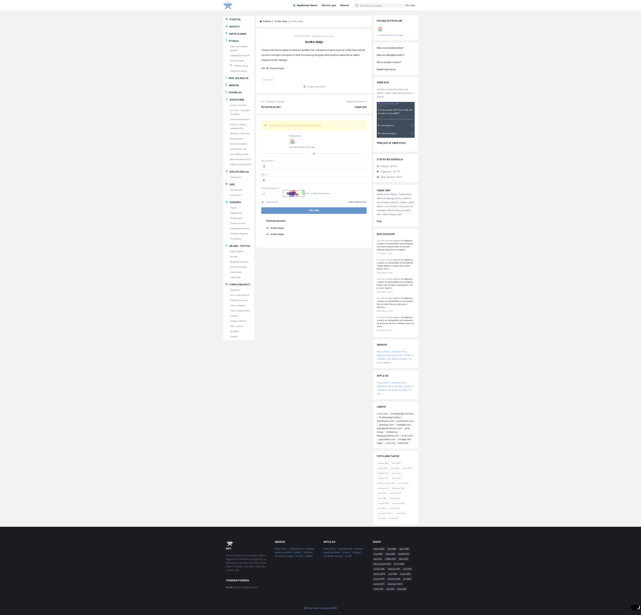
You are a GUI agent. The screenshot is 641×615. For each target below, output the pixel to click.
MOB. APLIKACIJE (238, 78)
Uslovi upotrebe (238, 305)
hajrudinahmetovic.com (389, 428)
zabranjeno (385, 513)
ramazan (398, 503)
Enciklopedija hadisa (389, 417)
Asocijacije (235, 195)
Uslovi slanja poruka (240, 310)
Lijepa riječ (361, 107)
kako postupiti (386, 483)
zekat (400, 513)
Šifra (264, 174)
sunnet (394, 508)
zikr (382, 518)
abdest (383, 463)
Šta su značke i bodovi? (389, 62)
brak (396, 463)
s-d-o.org (390, 443)
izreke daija (268, 79)
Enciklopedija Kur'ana (401, 413)
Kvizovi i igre (329, 5)
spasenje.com (386, 424)
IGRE (232, 184)
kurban (383, 488)
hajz (396, 473)
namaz (395, 493)
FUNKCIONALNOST (240, 284)
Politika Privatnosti (239, 300)
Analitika (234, 331)
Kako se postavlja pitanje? (390, 48)
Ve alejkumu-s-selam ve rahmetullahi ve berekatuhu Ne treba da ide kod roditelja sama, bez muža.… (395, 322)
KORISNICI (235, 202)
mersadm (381, 240)
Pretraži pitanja (241, 66)
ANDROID (234, 85)
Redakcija (235, 290)
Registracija (236, 213)
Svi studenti (235, 239)
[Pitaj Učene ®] (239, 5)
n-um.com (382, 413)
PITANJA (234, 41)
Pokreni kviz (236, 177)
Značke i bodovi (238, 223)
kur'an (403, 483)
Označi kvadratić (270, 188)
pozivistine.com (405, 421)
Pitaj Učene (383, 351)
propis (395, 498)
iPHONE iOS (235, 92)
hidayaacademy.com (388, 435)
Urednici (234, 316)
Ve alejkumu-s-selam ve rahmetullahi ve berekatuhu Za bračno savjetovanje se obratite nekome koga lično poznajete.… (395, 245)
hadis (407, 468)
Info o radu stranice (239, 295)
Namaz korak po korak (389, 355)
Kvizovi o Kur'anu (238, 105)
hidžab (383, 478)
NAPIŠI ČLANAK (237, 34)
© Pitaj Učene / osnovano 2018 (320, 608)
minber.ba (391, 432)
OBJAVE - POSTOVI (239, 246)
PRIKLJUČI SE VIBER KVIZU (391, 142)
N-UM (299, 556)
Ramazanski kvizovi (239, 119)
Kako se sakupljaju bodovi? (391, 55)
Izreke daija (328, 36)
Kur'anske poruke (271, 107)
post (382, 498)
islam (396, 478)
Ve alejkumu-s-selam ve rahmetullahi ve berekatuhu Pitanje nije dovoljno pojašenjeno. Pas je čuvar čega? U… (395, 283)
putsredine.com (387, 439)
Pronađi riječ (236, 190)
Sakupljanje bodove (239, 55)
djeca (382, 468)
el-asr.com (407, 435)
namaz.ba (403, 443)
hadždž (383, 473)
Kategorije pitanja (238, 71)
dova (395, 468)
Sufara (407, 355)
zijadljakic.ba (403, 424)
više (379, 221)
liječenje (398, 488)
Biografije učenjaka (239, 262)
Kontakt (234, 336)
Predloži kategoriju (239, 233)
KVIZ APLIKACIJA (239, 171)
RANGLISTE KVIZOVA (240, 164)
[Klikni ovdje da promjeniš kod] (293, 193)
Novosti (344, 5)
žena (393, 518)
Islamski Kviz (398, 351)
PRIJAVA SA (295, 135)
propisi (383, 503)
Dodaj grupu (236, 218)
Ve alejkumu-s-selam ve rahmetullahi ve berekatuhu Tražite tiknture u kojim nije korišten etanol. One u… (395, 264)
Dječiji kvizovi (236, 138)
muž (382, 493)
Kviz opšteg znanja (239, 154)
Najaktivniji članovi (307, 5)
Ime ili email (267, 160)
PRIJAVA (410, 5)
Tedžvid (381, 358)
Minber (387, 362)
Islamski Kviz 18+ (238, 149)
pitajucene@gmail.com (242, 587)
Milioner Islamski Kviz (240, 159)
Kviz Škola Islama (238, 144)
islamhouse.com (385, 421)
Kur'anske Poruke (397, 358)
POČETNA (235, 19)
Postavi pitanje (237, 60)
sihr (382, 508)
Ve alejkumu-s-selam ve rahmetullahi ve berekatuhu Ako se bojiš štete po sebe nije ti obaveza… (395, 303)
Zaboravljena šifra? (357, 201)
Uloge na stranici (238, 321)
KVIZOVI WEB (237, 99)
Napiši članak (236, 251)
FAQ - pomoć (236, 326)
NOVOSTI (234, 26)
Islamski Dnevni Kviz (240, 133)
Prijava (233, 208)
